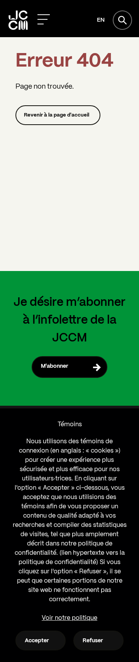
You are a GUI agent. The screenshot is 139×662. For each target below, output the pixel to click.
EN (101, 20)
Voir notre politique (69, 618)
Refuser (93, 640)
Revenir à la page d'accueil (56, 115)
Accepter (37, 640)
